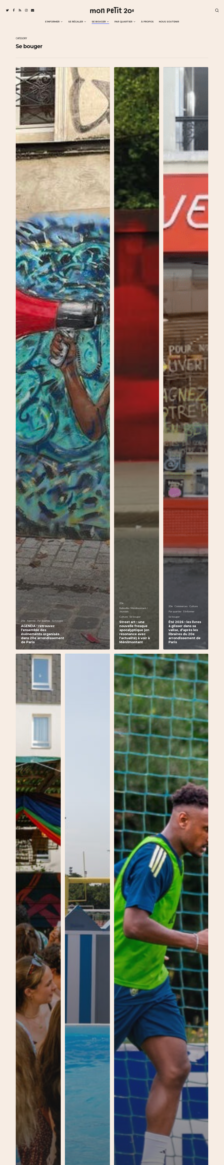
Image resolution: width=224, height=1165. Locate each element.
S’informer (52, 21)
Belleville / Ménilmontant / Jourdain (133, 610)
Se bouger (99, 21)
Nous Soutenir (169, 21)
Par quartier (123, 21)
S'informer (188, 611)
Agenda (31, 620)
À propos (147, 21)
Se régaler (75, 21)
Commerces (181, 606)
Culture (123, 616)
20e (23, 620)
